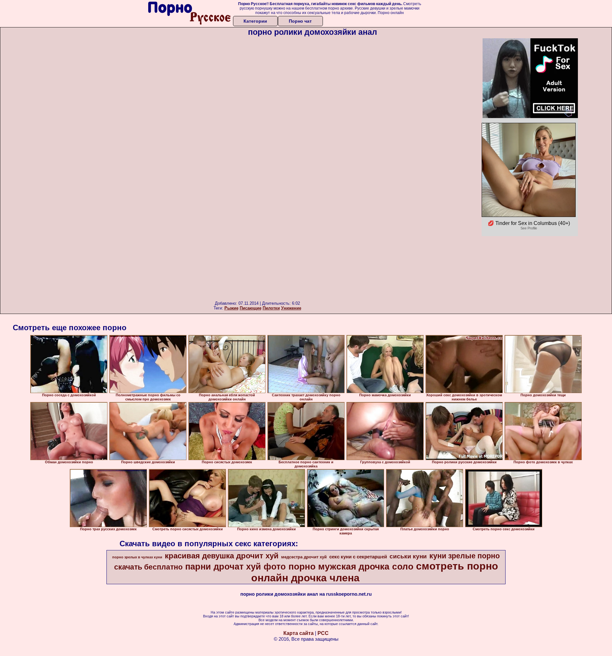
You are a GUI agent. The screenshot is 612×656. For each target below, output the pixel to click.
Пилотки (271, 308)
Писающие (250, 308)
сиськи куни (408, 556)
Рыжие (231, 308)
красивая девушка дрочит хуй (222, 555)
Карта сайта (298, 633)
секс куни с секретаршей (358, 556)
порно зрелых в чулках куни (137, 557)
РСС (323, 633)
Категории (255, 21)
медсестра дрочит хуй (304, 557)
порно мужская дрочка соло (350, 566)
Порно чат (300, 21)
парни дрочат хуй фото (235, 566)
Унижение (291, 308)
